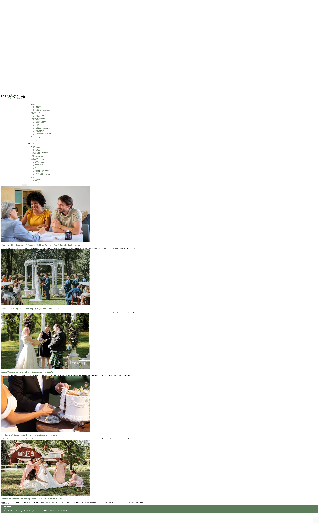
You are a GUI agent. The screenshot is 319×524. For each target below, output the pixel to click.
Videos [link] (37, 124)
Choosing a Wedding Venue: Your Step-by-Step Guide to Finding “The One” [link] (33, 308)
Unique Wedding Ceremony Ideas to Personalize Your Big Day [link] (27, 372)
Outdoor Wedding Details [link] (38, 159)
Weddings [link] (38, 106)
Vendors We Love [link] (40, 131)
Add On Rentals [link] (40, 130)
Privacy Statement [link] (7, 506)
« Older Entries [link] (5, 503)
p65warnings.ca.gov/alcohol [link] (112, 508)
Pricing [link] (33, 146)
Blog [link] (37, 134)
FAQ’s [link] (37, 125)
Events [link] (37, 107)
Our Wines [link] (38, 139)
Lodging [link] (38, 127)
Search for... (4, 185)
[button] (173, 163)
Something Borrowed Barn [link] (43, 128)
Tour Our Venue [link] (40, 115)
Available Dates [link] (35, 112)
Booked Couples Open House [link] (43, 133)
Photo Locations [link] (40, 122)
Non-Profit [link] (38, 109)
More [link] (32, 136)
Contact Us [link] (39, 137)
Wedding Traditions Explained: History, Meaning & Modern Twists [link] (29, 435)
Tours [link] (32, 113)
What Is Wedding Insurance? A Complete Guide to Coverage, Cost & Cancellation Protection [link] (40, 245)
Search (24, 185)
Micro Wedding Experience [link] (43, 110)
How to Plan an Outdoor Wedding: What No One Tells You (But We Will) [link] (32, 499)
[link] (13, 99)
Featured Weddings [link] (41, 121)
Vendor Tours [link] (39, 116)
